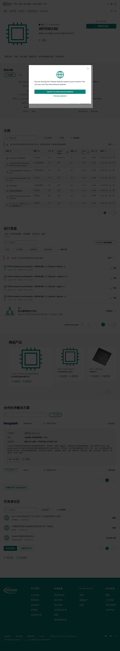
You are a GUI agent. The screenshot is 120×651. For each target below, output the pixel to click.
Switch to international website (60, 91)
